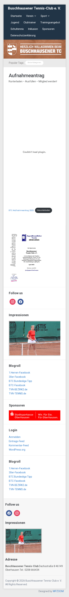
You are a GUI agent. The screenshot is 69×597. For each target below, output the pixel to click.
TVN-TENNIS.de (17, 393)
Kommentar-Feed (19, 445)
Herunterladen (43, 210)
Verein (29, 16)
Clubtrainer (30, 22)
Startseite (16, 16)
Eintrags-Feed (16, 441)
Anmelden (15, 437)
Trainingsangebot (50, 22)
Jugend (15, 22)
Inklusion (33, 29)
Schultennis (17, 29)
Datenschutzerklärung (23, 35)
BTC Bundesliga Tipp (20, 381)
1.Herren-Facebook (19, 372)
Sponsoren (48, 29)
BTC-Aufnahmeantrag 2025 (21, 210)
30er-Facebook (17, 376)
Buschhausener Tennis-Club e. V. (34, 8)
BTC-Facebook (17, 385)
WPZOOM (58, 591)
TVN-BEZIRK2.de (18, 389)
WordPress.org (17, 449)
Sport (44, 16)
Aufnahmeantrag (26, 75)
